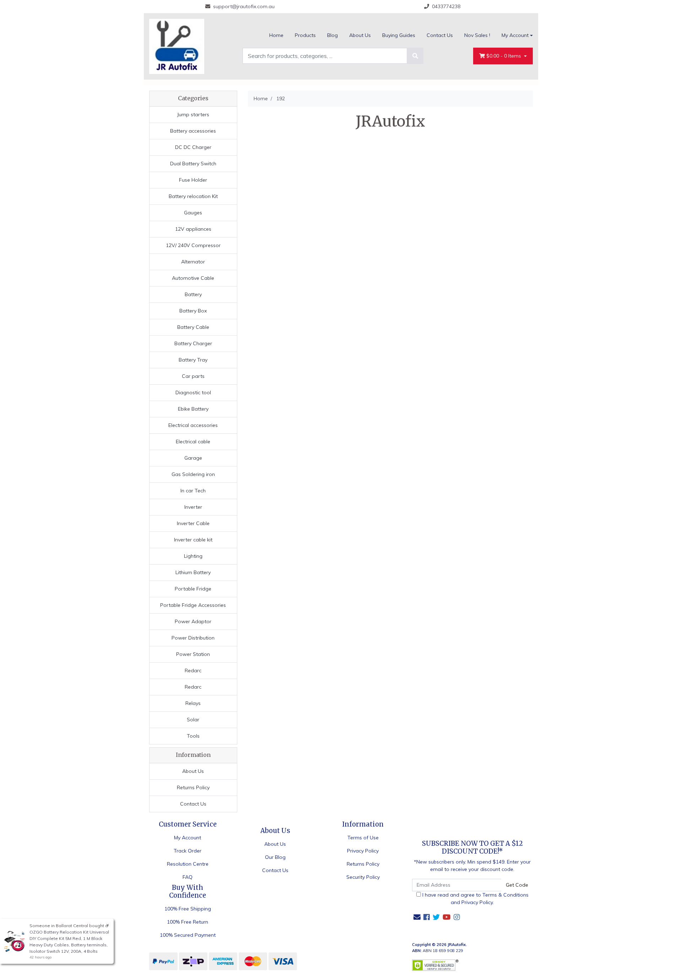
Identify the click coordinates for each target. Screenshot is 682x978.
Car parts (193, 376)
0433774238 (446, 6)
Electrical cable (193, 441)
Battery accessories (193, 131)
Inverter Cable (193, 523)
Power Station (193, 654)
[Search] (415, 56)
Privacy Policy (363, 851)
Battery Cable (193, 327)
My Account (515, 35)
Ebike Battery (193, 409)
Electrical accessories (193, 425)
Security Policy (363, 877)
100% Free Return (187, 922)
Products (305, 35)
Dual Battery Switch (193, 163)
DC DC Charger (193, 147)
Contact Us (440, 35)
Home (276, 35)
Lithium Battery (193, 572)
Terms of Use (363, 837)
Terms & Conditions (505, 895)
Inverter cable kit (193, 539)
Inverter (193, 507)
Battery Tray (193, 360)
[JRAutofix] (176, 46)
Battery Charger (193, 343)
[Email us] (417, 917)
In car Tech (193, 490)
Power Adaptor (193, 621)
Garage (193, 458)
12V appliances (193, 229)
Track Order (187, 851)
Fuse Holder (193, 180)
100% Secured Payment (188, 935)
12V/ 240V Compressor (193, 245)
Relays (193, 703)
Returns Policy (193, 787)
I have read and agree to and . (475, 898)
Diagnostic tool (193, 392)
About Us (360, 35)
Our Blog (275, 857)
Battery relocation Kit (193, 196)
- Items (504, 56)
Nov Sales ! (477, 35)
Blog (332, 35)
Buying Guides (398, 35)
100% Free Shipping (187, 908)
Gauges (193, 212)
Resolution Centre (188, 864)
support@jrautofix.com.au (244, 6)
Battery (193, 294)
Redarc (193, 670)
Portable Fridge (193, 589)
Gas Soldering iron (193, 474)
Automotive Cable (193, 278)
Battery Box (193, 311)
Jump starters (193, 114)
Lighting (193, 556)
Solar (193, 719)
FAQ (188, 877)
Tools (193, 736)
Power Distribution (193, 638)
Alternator (193, 261)
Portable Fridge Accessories (193, 605)
